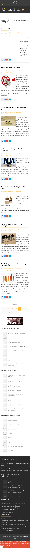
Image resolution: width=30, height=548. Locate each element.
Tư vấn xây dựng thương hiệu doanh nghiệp (12, 32)
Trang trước (11, 308)
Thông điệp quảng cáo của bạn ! (11, 67)
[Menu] (23, 9)
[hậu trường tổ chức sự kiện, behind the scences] (15, 321)
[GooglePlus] (16, 1)
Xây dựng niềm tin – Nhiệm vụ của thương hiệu (12, 225)
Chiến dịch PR (5, 29)
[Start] (4, 309)
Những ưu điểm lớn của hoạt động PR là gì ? (14, 108)
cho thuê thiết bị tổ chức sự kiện (9, 509)
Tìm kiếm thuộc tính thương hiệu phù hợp (13, 187)
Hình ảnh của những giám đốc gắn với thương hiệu (13, 149)
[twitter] (14, 1)
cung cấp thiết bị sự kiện (7, 512)
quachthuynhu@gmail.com (17, 4)
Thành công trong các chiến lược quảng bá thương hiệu (13, 264)
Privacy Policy (8, 545)
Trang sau (8, 312)
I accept (1, 547)
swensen (18, 506)
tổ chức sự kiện (6, 503)
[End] (14, 312)
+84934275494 (6, 4)
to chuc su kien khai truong (19, 503)
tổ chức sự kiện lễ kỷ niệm (8, 506)
